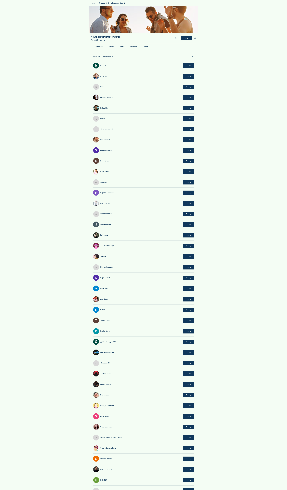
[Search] (176, 38)
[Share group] (195, 38)
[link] (98, 46)
